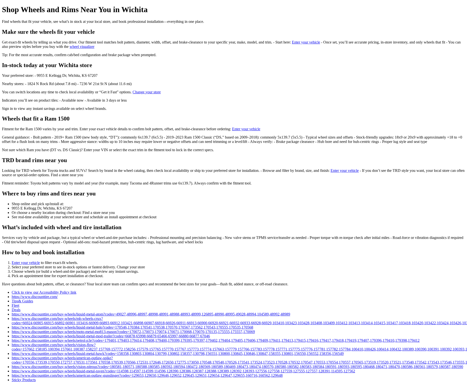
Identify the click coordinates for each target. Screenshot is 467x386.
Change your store (147, 92)
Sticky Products (24, 380)
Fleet (15, 305)
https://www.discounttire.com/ (35, 297)
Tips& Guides (22, 301)
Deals (16, 310)
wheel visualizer (82, 46)
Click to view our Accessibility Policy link (44, 292)
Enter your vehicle (306, 42)
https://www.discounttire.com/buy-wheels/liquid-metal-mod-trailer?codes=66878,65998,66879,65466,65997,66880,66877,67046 (111, 336)
